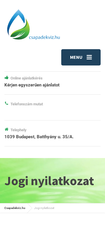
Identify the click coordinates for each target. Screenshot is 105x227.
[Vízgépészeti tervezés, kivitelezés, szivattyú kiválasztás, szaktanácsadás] (33, 24)
